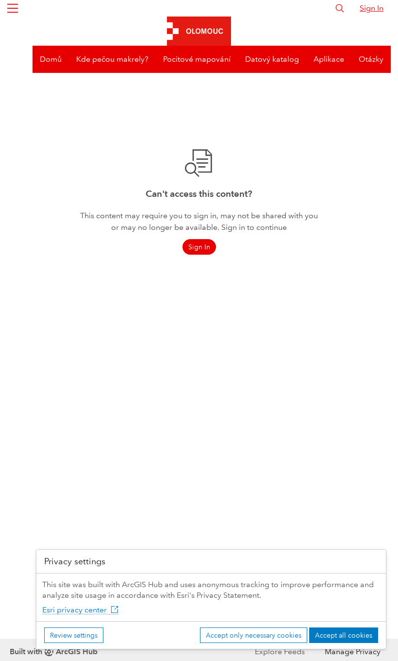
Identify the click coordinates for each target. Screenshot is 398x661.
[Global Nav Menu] (12, 8)
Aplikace (329, 59)
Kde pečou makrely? (112, 59)
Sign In (371, 8)
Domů (51, 59)
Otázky (371, 59)
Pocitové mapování (197, 59)
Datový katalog (272, 59)
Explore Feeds (280, 651)
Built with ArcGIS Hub (54, 651)
